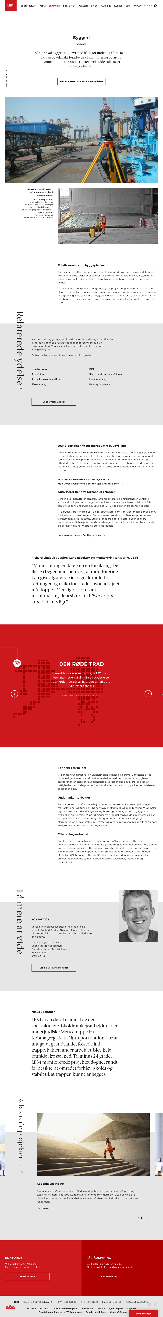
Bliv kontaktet (109, 1276)
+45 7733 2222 (91, 1302)
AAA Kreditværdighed (65, 1308)
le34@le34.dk (115, 1302)
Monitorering (39, 369)
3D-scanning (39, 384)
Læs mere (43, 1208)
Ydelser (83, 6)
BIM (91, 369)
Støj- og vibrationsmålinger (105, 374)
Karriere (106, 6)
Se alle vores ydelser (54, 402)
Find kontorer (27, 1276)
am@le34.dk (39, 955)
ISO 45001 (44, 1308)
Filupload (131, 1308)
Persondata (87, 1308)
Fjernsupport (116, 1308)
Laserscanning (97, 379)
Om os (94, 6)
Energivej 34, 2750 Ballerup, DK (38, 1302)
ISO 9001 (31, 1308)
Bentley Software (99, 384)
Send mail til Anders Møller (54, 968)
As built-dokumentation (46, 379)
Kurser (118, 6)
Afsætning (38, 374)
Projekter (69, 6)
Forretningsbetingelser (51, 1312)
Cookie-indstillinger (95, 1312)
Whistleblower (74, 1312)
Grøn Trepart (28, 6)
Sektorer (54, 6)
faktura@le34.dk (141, 1302)
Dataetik (100, 1308)
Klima (43, 6)
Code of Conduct (119, 1312)
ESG (128, 6)
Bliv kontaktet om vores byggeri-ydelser (81, 81)
